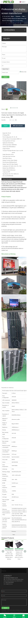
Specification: (6, 173)
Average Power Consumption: (10, 139)
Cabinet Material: (7, 170)
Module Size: (6, 168)
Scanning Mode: (6, 140)
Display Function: (7, 160)
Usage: (4, 148)
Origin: (4, 154)
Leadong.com (20, 612)
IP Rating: (5, 135)
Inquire (5, 125)
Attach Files (5, 69)
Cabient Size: (6, 146)
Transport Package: (7, 150)
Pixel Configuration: (7, 137)
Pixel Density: (6, 162)
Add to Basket (19, 125)
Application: (5, 142)
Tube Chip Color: (7, 156)
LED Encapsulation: (7, 144)
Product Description (7, 179)
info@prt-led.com (9, 584)
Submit (5, 77)
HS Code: (5, 175)
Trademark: (5, 172)
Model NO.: (5, 133)
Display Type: (6, 164)
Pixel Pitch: (5, 158)
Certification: (6, 166)
